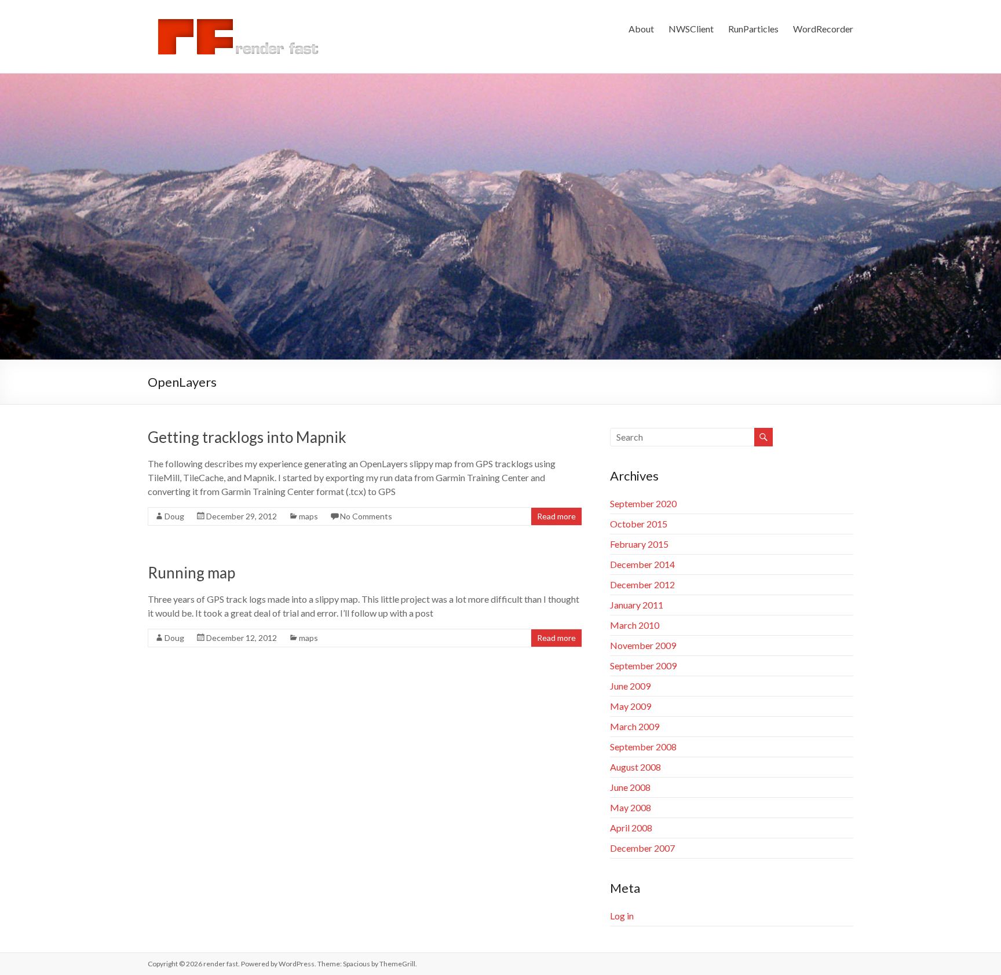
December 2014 (642, 564)
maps (308, 516)
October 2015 (638, 523)
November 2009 (643, 645)
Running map (191, 572)
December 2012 (642, 584)
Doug (174, 516)
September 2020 (643, 503)
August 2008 (635, 766)
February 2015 (639, 543)
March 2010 (634, 625)
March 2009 (634, 726)
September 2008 (643, 746)
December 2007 (642, 847)
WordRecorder (823, 28)
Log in (622, 915)
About (641, 28)
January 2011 (636, 604)
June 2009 (630, 685)
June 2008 (630, 787)
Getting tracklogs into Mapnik (247, 437)
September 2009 (643, 665)
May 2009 (630, 706)
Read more (556, 516)
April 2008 (631, 827)
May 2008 (630, 807)
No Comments (366, 516)
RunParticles (753, 28)
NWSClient (691, 28)
